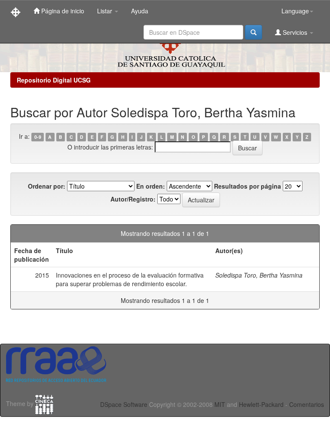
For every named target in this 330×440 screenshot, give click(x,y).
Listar (105, 10)
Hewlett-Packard (261, 404)
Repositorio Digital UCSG (54, 80)
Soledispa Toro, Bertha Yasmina (258, 275)
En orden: (150, 186)
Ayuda (139, 10)
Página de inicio (62, 10)
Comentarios (306, 404)
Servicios (295, 32)
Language (295, 10)
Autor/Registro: (133, 199)
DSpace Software (123, 404)
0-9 (37, 137)
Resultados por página (247, 186)
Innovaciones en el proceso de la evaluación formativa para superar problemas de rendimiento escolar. (130, 279)
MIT (219, 404)
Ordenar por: (46, 186)
